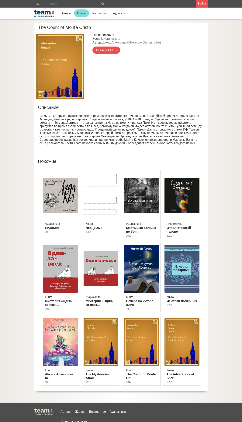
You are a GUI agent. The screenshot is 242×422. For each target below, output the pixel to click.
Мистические (110, 38)
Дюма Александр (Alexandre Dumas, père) (131, 42)
